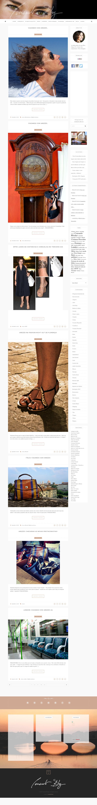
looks (86, 247)
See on (74, 739)
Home (14, 21)
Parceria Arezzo (28, 117)
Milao (73, 251)
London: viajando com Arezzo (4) (38, 610)
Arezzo (23, 117)
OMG (72, 477)
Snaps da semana (76, 409)
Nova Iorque (53, 21)
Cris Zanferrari (73, 241)
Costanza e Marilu (80, 237)
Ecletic (74, 337)
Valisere (79, 270)
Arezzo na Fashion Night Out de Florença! (38, 332)
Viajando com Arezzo (34, 117)
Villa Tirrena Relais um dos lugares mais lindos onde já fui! (78, 157)
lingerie (83, 245)
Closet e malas (76, 314)
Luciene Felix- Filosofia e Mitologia (77, 466)
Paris (38, 21)
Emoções (75, 340)
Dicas (74, 334)
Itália (72, 245)
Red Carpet (73, 485)
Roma (75, 259)
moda (84, 251)
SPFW (26, 326)
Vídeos (74, 418)
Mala (77, 21)
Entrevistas (75, 343)
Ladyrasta (73, 460)
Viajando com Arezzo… (38, 28)
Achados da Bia (74, 431)
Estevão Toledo (74, 450)
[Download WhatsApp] (73, 723)
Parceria (38, 34)
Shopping (75, 406)
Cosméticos (75, 325)
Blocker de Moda (76, 308)
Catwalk (74, 311)
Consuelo (21, 21)
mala (83, 249)
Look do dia (38, 253)
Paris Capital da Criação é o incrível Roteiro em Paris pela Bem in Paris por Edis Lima (78, 164)
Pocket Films (74, 480)
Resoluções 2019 (76, 389)
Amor (74, 302)
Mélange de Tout (75, 470)
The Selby (73, 500)
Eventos (74, 348)
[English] (79, 59)
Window (74, 421)
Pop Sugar (73, 482)
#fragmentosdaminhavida (78, 293)
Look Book (73, 463)
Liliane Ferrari (74, 461)
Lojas (74, 360)
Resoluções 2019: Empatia (79, 176)
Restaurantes (75, 392)
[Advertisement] (79, 93)
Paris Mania (74, 478)
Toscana (73, 271)
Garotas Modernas (75, 455)
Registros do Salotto (77, 386)
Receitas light (76, 380)
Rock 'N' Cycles (75, 489)
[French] (78, 59)
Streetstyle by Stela (75, 492)
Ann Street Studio (75, 433)
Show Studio (74, 490)
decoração (75, 331)
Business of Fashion (75, 438)
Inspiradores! (76, 354)
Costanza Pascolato (78, 239)
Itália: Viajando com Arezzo (38, 458)
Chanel (72, 233)
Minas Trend (79, 251)
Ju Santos (73, 456)
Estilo (74, 346)
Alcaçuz (73, 231)
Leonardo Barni (50, 794)
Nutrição (75, 372)
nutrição (83, 253)
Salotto (79, 259)
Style (72, 494)
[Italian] (81, 59)
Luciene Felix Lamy (76, 249)
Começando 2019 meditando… (80, 179)
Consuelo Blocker (77, 234)
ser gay (74, 400)
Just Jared (73, 458)
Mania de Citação (75, 468)
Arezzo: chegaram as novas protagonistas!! (38, 531)
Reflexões (75, 383)
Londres (44, 21)
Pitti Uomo (78, 255)
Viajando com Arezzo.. (38, 123)
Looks (82, 21)
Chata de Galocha (75, 439)
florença (78, 243)
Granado (83, 243)
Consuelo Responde (77, 322)
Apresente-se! (70, 21)
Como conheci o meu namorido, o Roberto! (76, 172)
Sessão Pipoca (76, 403)
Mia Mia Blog (74, 472)
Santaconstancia (83, 259)
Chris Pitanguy (74, 441)
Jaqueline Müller (77, 245)
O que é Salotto (30, 21)
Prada (82, 255)
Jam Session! (76, 357)
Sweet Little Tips (75, 497)
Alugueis (75, 299)
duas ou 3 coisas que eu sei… (78, 448)
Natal (72, 253)
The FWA (73, 499)
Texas (80, 268)
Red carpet (80, 257)
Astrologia (81, 231)
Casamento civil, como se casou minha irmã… (78, 204)
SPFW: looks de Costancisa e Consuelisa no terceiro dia (38, 247)
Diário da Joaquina (75, 446)
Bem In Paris (74, 434)
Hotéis (74, 351)
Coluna (74, 320)
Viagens (74, 415)
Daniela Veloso (74, 445)
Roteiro (74, 395)
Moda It (73, 473)
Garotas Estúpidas (75, 453)
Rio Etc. (73, 487)
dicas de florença (79, 241)
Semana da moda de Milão (77, 262)
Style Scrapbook (75, 495)
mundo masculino (77, 366)
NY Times (73, 475)
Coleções (75, 317)
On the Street (76, 374)
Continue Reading (38, 109)
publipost (74, 257)
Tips (74, 412)
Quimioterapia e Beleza (76, 483)
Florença (61, 21)
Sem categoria (76, 398)
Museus (74, 369)
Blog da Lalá (74, 436)
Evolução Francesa (75, 451)
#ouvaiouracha (76, 296)
